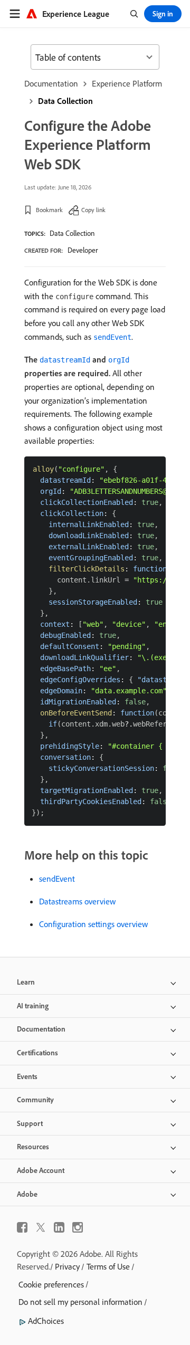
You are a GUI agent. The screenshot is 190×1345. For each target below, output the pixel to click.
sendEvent (57, 878)
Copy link (93, 210)
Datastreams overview (77, 901)
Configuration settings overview (93, 924)
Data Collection (65, 101)
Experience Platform (127, 83)
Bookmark (49, 210)
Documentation (51, 83)
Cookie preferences (51, 1284)
